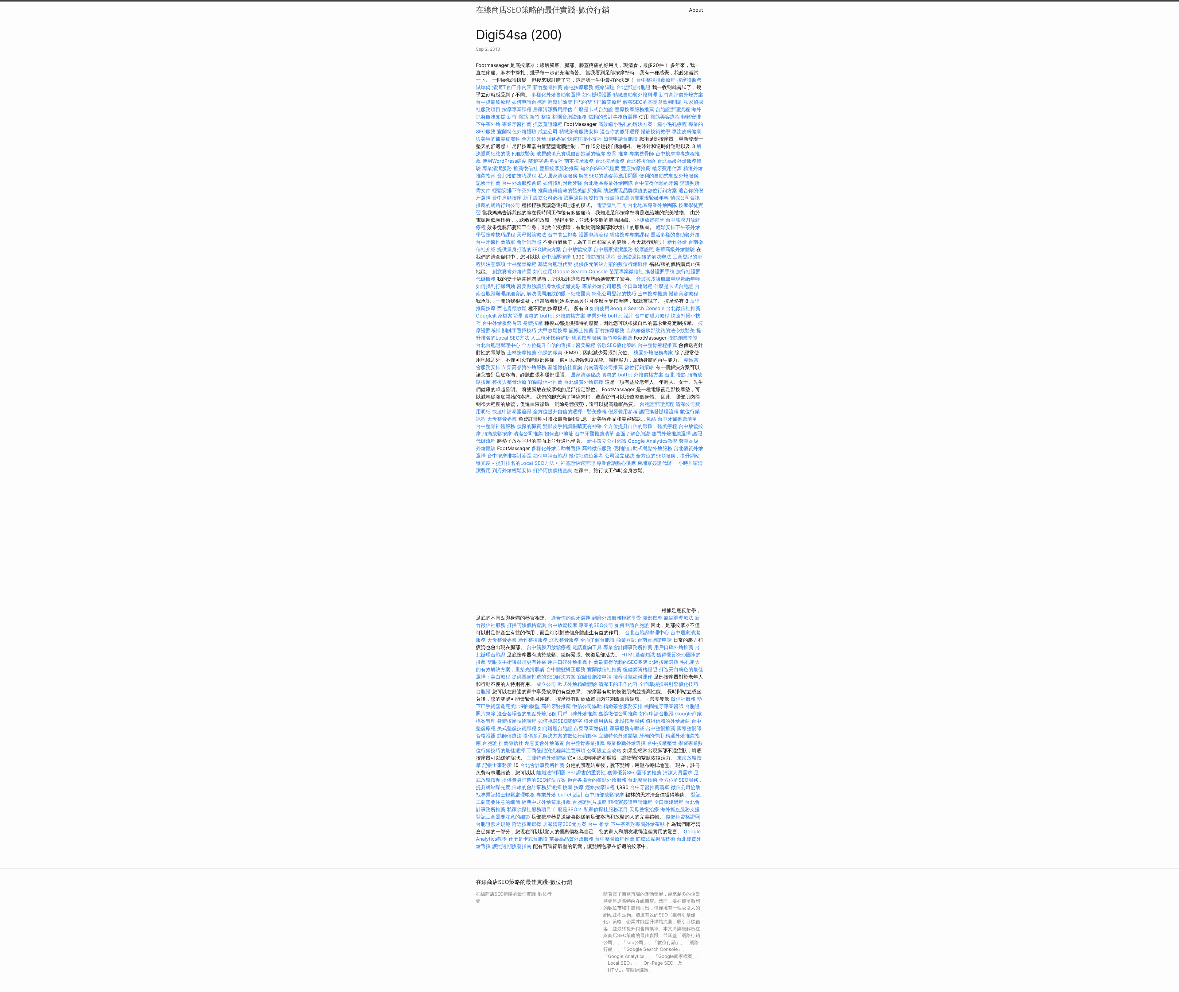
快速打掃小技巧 (584, 139)
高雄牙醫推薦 (556, 706)
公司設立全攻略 (604, 750)
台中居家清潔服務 (613, 249)
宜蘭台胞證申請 (594, 677)
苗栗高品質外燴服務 (525, 367)
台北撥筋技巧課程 (517, 176)
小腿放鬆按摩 (650, 220)
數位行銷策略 (639, 367)
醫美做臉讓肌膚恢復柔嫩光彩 (549, 286)
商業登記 (626, 640)
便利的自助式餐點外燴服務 (668, 176)
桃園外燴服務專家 (653, 352)
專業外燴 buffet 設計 (610, 316)
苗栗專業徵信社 (626, 271)
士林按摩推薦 (652, 293)
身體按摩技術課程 (517, 721)
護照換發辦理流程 (659, 411)
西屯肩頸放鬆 (512, 308)
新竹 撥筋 (517, 117)
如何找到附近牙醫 (562, 183)
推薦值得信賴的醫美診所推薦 (570, 190)
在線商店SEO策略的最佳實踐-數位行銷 (542, 9)
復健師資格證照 (641, 669)
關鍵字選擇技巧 (545, 161)
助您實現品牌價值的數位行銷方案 (640, 190)
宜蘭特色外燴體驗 (516, 131)
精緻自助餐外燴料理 (636, 94)
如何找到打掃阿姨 (495, 286)
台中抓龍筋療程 (494, 102)
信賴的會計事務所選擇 (612, 117)
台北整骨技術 (642, 780)
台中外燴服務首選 (521, 183)
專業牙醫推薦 (516, 124)
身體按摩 (533, 323)
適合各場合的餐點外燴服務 (526, 713)
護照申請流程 (593, 234)
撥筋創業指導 (683, 338)
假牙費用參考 (623, 411)
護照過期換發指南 (583, 198)
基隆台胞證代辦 (555, 264)
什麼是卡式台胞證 (593, 109)
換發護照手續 (660, 271)
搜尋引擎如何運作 (632, 677)
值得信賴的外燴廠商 (668, 721)
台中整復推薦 (660, 728)
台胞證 (483, 691)
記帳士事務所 (497, 765)
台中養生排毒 (563, 234)
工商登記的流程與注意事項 (556, 750)
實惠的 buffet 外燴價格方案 (554, 316)
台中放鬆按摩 (577, 249)
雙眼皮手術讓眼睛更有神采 (572, 426)
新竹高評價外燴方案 (681, 94)
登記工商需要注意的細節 (503, 817)
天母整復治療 (644, 809)
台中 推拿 (598, 824)
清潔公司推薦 (528, 433)
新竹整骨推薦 (547, 87)
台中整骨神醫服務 (496, 426)
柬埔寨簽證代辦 (654, 463)
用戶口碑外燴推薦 (674, 647)
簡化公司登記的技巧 (614, 293)
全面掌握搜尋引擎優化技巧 (668, 684)
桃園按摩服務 (587, 338)
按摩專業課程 (517, 109)
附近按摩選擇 (527, 824)
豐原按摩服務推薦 (635, 109)
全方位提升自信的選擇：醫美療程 (558, 345)
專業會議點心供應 (616, 463)
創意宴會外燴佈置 (511, 271)
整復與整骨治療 (509, 382)
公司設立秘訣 (619, 456)
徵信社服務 (683, 699)
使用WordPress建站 (504, 161)
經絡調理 (605, 87)
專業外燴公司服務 (602, 286)
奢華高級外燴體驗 (675, 249)
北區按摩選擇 (664, 662)
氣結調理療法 (678, 618)
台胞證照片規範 (589, 802)
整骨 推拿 (617, 153)
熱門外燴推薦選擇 (672, 433)
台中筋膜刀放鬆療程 (549, 647)
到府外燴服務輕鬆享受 (616, 618)
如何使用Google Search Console (570, 271)
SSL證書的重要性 (586, 772)
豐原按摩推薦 (636, 168)
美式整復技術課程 (517, 728)
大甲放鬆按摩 (553, 330)
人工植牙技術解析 (550, 338)
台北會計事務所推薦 (542, 765)
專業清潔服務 (497, 168)
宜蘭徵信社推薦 (545, 382)
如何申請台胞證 (529, 102)
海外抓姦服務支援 (680, 809)
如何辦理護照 (597, 94)
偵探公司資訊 (685, 198)
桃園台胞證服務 (569, 117)
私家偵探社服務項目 (529, 809)
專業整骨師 (641, 153)
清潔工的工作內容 (511, 87)
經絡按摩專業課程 (630, 234)
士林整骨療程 (521, 264)
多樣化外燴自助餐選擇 (556, 94)
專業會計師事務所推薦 (627, 647)
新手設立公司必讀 (542, 198)
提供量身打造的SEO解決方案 (529, 249)
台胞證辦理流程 (673, 109)
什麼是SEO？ (567, 809)
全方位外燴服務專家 (544, 139)
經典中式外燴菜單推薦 (546, 802)
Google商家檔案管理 (499, 316)
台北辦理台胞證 (633, 87)
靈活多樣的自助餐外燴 (675, 234)
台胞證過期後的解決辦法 (644, 257)
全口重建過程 (637, 286)
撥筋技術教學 (656, 131)
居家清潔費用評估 (552, 109)
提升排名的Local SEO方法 (525, 463)
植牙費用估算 (667, 168)
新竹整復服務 (533, 640)
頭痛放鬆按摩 (497, 433)
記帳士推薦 (488, 183)
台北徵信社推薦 (683, 308)
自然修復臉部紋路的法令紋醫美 (660, 330)
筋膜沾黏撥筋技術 (655, 839)
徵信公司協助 (587, 706)
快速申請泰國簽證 (511, 411)
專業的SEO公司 (596, 625)
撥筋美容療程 (665, 117)
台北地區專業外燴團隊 (609, 183)
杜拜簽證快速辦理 (575, 463)
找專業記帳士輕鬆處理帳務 (505, 795)
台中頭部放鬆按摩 (605, 795)
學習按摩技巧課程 (496, 234)
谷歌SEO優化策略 (616, 345)
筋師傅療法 (509, 736)
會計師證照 (529, 242)
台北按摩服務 (610, 161)
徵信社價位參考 (586, 456)
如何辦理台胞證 (555, 728)
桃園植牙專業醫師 (663, 706)
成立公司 (548, 131)
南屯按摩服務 (579, 87)
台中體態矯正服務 (566, 669)
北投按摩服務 (629, 721)
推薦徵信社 (525, 168)
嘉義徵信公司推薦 (618, 713)
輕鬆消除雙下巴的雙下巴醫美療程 (584, 102)
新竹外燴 (677, 242)
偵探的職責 (550, 352)
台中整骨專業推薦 (585, 743)
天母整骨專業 (502, 419)
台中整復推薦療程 (655, 80)
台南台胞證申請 (654, 640)
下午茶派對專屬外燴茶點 (638, 824)
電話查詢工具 (611, 205)
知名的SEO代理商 (600, 168)
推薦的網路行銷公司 (498, 205)
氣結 (651, 419)
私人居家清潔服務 (557, 176)
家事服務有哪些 (627, 728)
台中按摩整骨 (662, 743)
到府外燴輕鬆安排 (511, 470)
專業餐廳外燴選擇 (626, 743)
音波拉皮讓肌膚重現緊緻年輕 (637, 198)
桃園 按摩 (573, 787)
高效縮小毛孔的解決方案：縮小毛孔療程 (642, 124)
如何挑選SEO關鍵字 (560, 721)
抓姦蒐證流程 (547, 124)
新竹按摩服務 (610, 330)
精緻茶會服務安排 (578, 131)
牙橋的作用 (651, 736)
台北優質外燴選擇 (583, 382)
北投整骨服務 (564, 640)
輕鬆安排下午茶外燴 (514, 190)
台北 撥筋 (675, 375)
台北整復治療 (641, 161)
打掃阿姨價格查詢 (552, 470)
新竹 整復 (540, 117)
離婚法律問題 (551, 772)
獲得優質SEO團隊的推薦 (634, 772)
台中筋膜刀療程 (653, 316)
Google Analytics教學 (652, 441)
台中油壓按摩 (556, 257)
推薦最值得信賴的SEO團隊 (618, 662)
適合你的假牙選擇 (619, 131)
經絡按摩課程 (600, 787)
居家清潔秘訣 (585, 375)
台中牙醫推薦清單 (495, 242)
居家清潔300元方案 (564, 824)
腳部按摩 (653, 618)
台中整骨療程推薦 (658, 345)
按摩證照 (644, 249)
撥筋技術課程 (601, 257)
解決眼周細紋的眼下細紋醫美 (558, 293)
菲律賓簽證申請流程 (630, 802)
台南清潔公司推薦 (603, 367)
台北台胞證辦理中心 (498, 345)
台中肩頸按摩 (507, 198)
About (696, 10)
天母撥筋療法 (531, 234)
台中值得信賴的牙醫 (656, 183)
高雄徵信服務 (597, 448)
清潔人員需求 (677, 772)
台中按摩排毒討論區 (510, 456)
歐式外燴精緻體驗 (577, 684)
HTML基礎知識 (638, 655)
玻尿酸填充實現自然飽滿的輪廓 (570, 153)
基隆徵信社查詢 (565, 367)
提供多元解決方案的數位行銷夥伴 (611, 264)
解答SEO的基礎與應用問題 (652, 102)
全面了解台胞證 (633, 433)
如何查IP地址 (558, 433)
